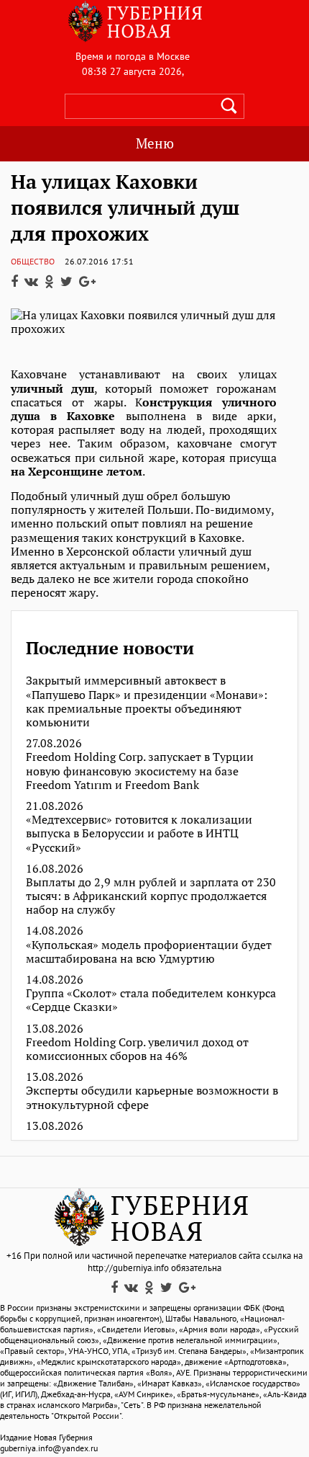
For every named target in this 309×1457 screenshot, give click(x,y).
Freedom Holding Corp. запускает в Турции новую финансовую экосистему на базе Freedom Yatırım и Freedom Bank (140, 771)
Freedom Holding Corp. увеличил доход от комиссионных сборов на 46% (137, 1049)
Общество (33, 261)
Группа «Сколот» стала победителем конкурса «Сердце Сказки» (151, 1000)
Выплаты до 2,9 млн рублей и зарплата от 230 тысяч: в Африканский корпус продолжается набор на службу (151, 896)
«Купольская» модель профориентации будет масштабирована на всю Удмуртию (149, 952)
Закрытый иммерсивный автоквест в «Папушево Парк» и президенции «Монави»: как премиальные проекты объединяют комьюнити (146, 701)
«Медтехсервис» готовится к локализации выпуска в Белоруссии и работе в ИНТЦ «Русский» (139, 834)
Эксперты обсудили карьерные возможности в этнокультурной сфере (152, 1097)
